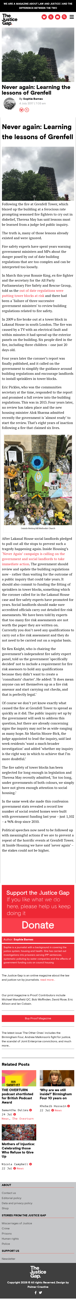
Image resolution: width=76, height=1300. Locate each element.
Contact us (9, 1193)
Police (6, 1244)
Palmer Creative (38, 1287)
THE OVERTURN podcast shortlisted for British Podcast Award (17, 1096)
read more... (47, 980)
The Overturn (23, 1118)
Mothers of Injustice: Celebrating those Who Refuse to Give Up (18, 1150)
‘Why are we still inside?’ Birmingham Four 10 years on (56, 1094)
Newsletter (8, 1259)
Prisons (7, 1234)
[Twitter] (40, 1292)
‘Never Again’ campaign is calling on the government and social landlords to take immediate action (33, 558)
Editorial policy (11, 1198)
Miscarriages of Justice (17, 1223)
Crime (6, 1228)
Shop (5, 1208)
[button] (64, 17)
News (5, 1118)
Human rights (10, 1239)
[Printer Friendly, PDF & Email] (4, 880)
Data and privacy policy (17, 1203)
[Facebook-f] (35, 1292)
